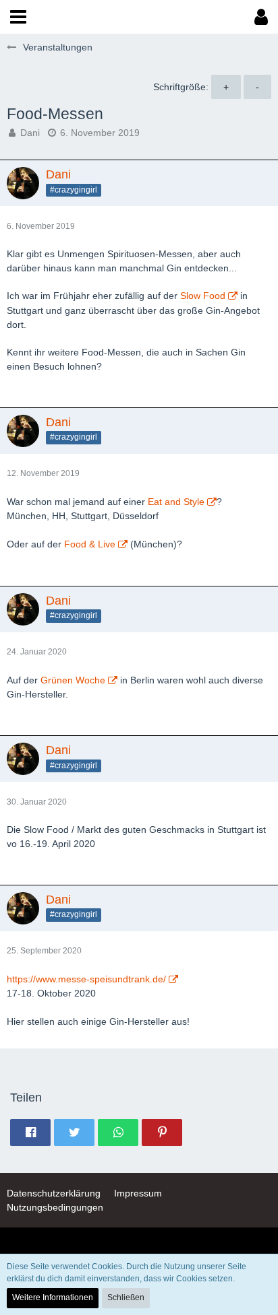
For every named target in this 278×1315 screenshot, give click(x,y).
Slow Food (202, 295)
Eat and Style (176, 501)
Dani (30, 132)
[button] (18, 17)
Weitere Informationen (52, 1297)
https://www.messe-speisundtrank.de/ (86, 979)
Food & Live (89, 544)
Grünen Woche (72, 680)
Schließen (125, 1297)
